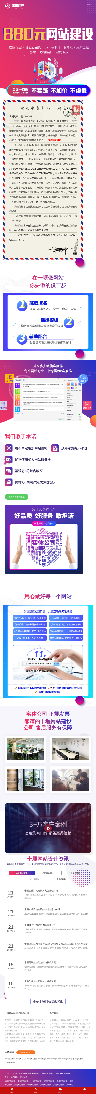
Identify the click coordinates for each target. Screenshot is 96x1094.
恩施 (51, 1038)
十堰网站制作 (32, 1059)
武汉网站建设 (10, 1081)
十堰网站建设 (21, 1059)
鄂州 (51, 1034)
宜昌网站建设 (49, 1081)
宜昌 (81, 1031)
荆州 (69, 1034)
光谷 (57, 1038)
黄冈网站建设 (58, 1085)
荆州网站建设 (45, 1085)
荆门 (57, 1034)
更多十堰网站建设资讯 (48, 1001)
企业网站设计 (74, 873)
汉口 (63, 1038)
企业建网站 (35, 879)
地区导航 (14, 1077)
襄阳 (87, 1031)
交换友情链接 (25, 1052)
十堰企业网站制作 (65, 1059)
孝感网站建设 (32, 1085)
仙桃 (69, 1038)
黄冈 (74, 1034)
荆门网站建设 (19, 1085)
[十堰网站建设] (14, 6)
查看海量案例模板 (17, 497)
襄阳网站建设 (62, 1081)
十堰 (75, 1031)
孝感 (63, 1034)
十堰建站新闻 (10, 1059)
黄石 (69, 1031)
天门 (80, 1038)
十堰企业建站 (52, 1059)
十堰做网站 (42, 1059)
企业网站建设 (21, 873)
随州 (86, 1034)
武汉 (64, 1031)
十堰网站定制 (78, 1059)
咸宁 (80, 1034)
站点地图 (23, 1077)
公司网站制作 (48, 873)
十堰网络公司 (10, 1062)
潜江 (74, 1038)
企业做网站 (61, 879)
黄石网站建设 (23, 1081)
